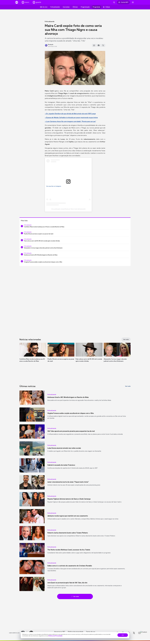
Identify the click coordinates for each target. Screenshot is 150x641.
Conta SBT (124, 2)
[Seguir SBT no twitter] (134, 633)
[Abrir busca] (114, 2)
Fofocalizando (49, 21)
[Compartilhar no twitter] (103, 45)
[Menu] (133, 2)
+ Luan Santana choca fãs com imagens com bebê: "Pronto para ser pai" (70, 121)
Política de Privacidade (55, 636)
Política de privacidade (75, 631)
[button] (32, 355)
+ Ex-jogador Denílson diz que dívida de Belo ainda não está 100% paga (70, 114)
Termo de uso (90, 631)
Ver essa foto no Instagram (53, 186)
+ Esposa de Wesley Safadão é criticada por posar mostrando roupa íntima (71, 118)
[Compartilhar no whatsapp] (94, 45)
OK (123, 635)
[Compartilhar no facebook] (99, 45)
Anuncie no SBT (59, 631)
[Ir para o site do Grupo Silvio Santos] (18, 633)
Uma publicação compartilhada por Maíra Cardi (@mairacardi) (68, 209)
